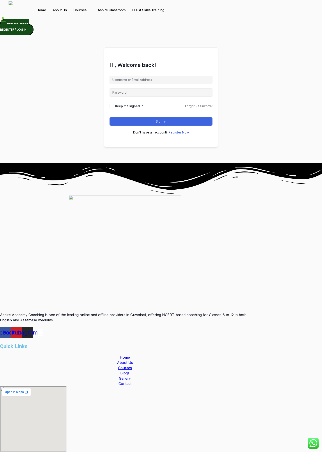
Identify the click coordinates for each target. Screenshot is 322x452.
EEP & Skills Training (148, 10)
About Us (60, 10)
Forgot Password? (198, 106)
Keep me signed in (129, 106)
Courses (80, 10)
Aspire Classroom (112, 10)
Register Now (178, 132)
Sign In (161, 121)
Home (41, 10)
